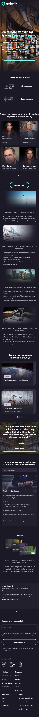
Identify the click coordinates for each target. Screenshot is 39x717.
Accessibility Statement (26, 705)
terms (28, 648)
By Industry (5, 687)
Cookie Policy (23, 709)
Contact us (5, 705)
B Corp (17, 679)
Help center (5, 702)
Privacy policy (23, 702)
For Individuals (7, 683)
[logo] (9, 4)
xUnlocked (18, 690)
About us (18, 676)
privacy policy (6, 650)
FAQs (3, 698)
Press (17, 687)
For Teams (5, 679)
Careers (18, 683)
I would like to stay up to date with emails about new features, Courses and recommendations (20, 634)
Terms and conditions (26, 698)
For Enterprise (6, 676)
